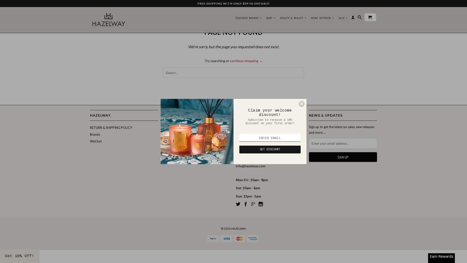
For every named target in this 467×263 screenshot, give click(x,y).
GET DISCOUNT (270, 149)
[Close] (302, 104)
